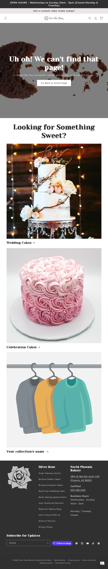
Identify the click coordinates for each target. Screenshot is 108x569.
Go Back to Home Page (54, 83)
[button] (5, 18)
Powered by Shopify (43, 560)
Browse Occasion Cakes (51, 485)
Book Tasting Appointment (53, 497)
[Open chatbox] (102, 563)
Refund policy (59, 560)
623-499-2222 (77, 490)
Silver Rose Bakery (26, 560)
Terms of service (89, 560)
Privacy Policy (46, 527)
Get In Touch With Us (49, 515)
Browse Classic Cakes (49, 479)
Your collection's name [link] (26, 451)
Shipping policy (46, 563)
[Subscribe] (47, 543)
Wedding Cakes (19, 243)
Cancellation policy (63, 563)
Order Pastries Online (50, 473)
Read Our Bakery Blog (50, 509)
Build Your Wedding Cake (52, 491)
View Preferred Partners (51, 503)
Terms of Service (47, 521)
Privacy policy (74, 560)
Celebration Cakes (22, 347)
